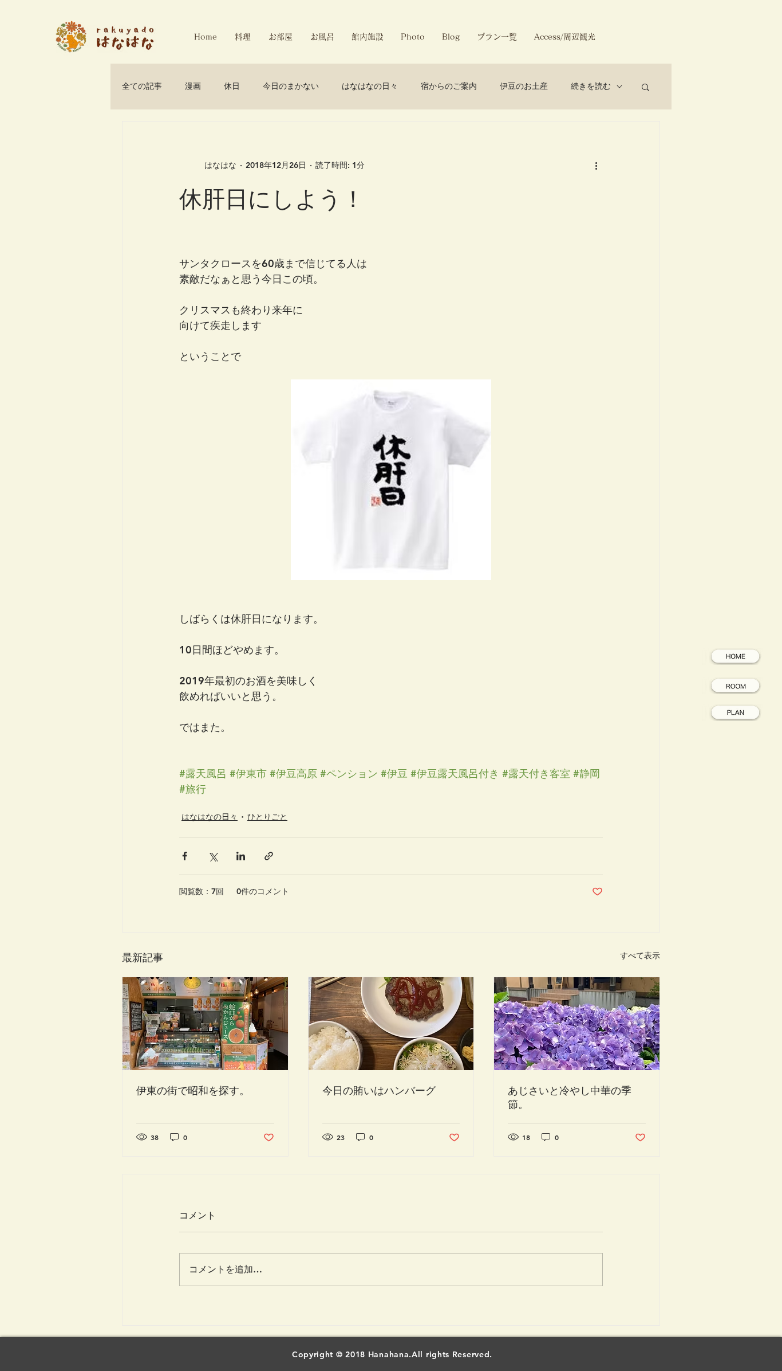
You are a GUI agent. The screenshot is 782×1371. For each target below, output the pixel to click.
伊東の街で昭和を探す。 (193, 1090)
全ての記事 (142, 86)
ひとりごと (267, 817)
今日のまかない (291, 86)
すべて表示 (640, 955)
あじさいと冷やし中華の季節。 (569, 1097)
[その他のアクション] (596, 165)
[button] (645, 86)
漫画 (193, 86)
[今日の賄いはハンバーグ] (391, 1023)
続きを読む (591, 86)
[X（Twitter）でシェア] (212, 856)
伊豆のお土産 (524, 86)
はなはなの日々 (370, 86)
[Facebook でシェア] (184, 856)
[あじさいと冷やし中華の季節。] (576, 1023)
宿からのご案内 (449, 86)
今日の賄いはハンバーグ (379, 1090)
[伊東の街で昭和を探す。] (205, 1023)
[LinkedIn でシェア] (240, 856)
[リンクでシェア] (268, 856)
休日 (232, 86)
